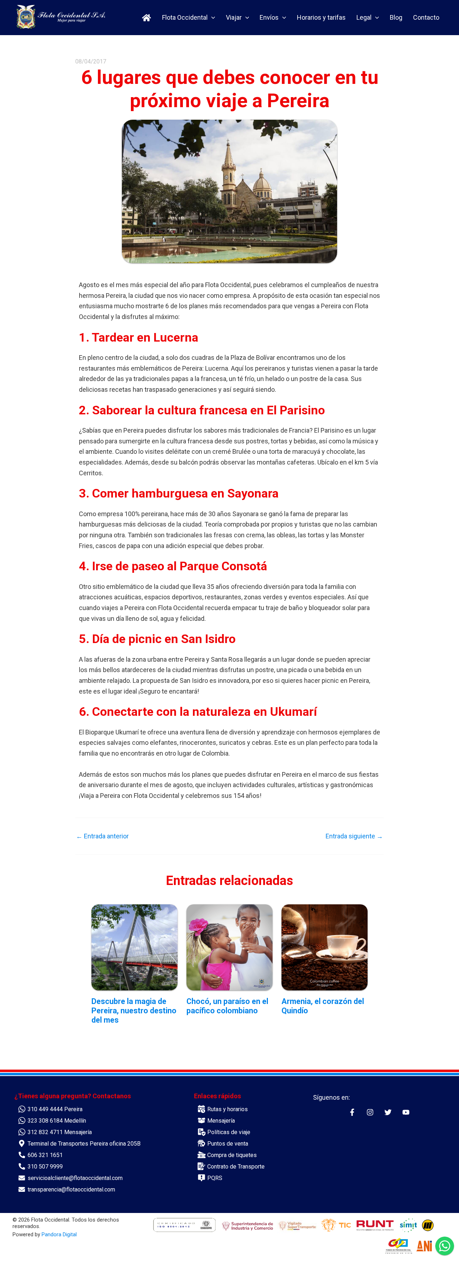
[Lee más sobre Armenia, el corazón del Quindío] (324, 947)
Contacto (426, 17)
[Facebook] (352, 1112)
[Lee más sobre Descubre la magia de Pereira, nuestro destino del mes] (134, 947)
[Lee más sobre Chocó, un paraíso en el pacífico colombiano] (229, 947)
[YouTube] (406, 1112)
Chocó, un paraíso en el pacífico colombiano (227, 1006)
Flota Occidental (185, 17)
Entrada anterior (102, 836)
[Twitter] (388, 1112)
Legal (364, 17)
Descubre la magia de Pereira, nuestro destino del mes (133, 1010)
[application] (211, 17)
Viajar (234, 17)
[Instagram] (370, 1112)
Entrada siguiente (354, 836)
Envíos (269, 17)
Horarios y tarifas (321, 17)
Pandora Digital (59, 1234)
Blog (396, 17)
